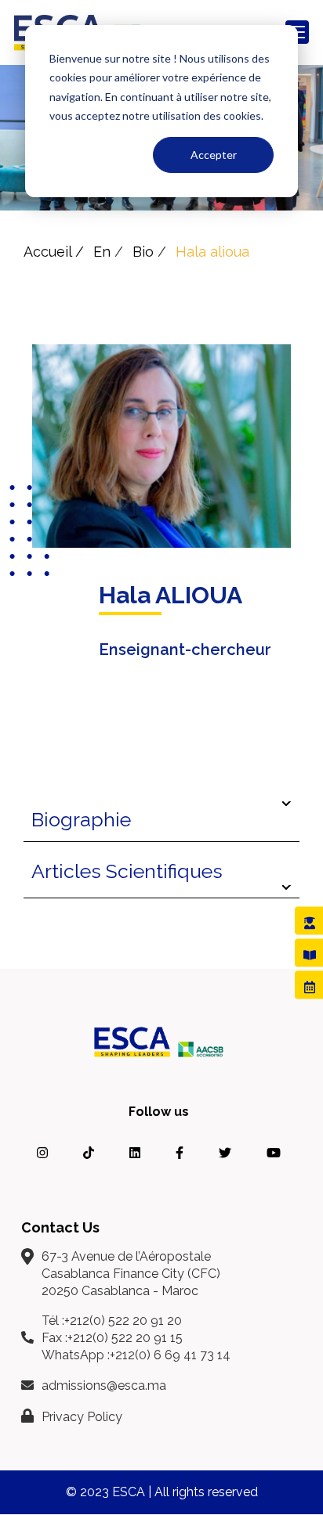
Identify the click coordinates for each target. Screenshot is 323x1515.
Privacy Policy (82, 1416)
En (102, 251)
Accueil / (54, 251)
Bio (143, 251)
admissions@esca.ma (104, 1385)
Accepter (214, 154)
